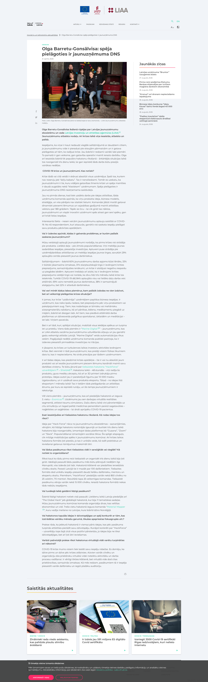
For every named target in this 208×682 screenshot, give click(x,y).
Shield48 (65, 370)
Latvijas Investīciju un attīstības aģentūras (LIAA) (92, 133)
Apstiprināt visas (41, 678)
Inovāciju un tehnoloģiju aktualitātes (42, 35)
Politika (94, 636)
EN (178, 21)
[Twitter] (36, 117)
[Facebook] (36, 111)
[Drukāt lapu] (125, 574)
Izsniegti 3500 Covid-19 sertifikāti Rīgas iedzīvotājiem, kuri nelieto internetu (154, 642)
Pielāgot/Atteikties (69, 678)
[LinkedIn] (36, 123)
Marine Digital (89, 328)
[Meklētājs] (172, 21)
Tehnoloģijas (148, 636)
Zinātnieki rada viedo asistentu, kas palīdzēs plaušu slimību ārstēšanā (49, 642)
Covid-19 (45, 45)
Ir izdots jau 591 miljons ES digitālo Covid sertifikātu (103, 641)
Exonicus (57, 399)
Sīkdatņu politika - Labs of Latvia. (111, 670)
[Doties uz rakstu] (72, 650)
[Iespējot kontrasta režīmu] (178, 27)
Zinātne (33, 636)
